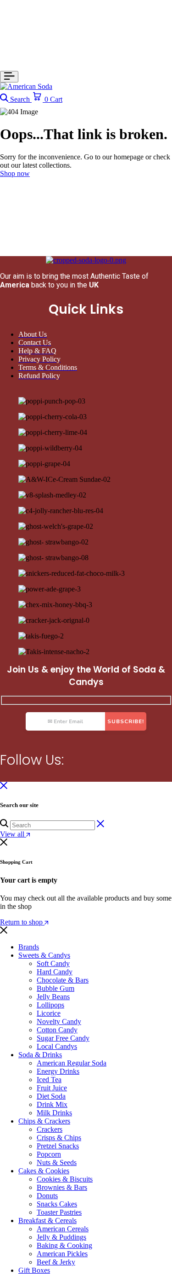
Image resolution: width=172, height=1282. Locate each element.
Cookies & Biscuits (65, 1179)
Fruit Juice (52, 1088)
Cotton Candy (57, 1030)
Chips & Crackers (44, 1121)
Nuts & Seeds (57, 1162)
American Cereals (63, 1229)
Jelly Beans (53, 997)
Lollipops (50, 1005)
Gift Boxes (34, 1270)
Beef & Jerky (56, 1262)
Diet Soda (51, 1096)
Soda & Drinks (40, 1055)
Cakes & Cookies (43, 1171)
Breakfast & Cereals (47, 1220)
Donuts (47, 1196)
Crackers (49, 1129)
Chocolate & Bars (63, 980)
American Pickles (62, 1254)
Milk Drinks (54, 1113)
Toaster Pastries (59, 1212)
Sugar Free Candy (63, 1038)
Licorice (49, 1013)
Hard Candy (54, 972)
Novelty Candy (59, 1021)
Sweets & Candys (44, 955)
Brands (28, 947)
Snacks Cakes (57, 1204)
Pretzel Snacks (58, 1146)
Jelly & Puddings (61, 1237)
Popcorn (49, 1154)
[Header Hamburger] (9, 76)
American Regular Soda (71, 1063)
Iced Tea (49, 1079)
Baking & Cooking (64, 1245)
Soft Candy (53, 963)
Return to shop (22, 922)
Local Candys (57, 1046)
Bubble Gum (55, 988)
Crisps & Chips (59, 1138)
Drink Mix (52, 1104)
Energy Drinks (58, 1071)
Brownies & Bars (62, 1187)
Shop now (15, 173)
